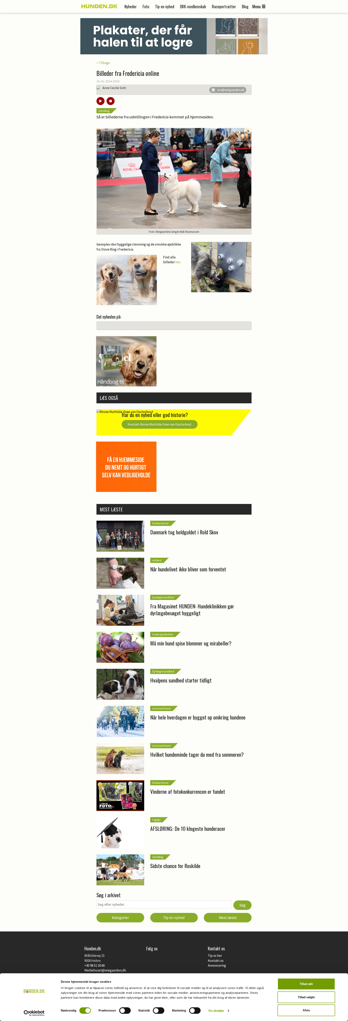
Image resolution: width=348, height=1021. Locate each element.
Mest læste (228, 917)
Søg (242, 905)
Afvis (306, 1010)
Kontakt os (216, 960)
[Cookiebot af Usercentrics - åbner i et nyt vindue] (34, 1013)
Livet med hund (161, 708)
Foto (146, 6)
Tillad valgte (306, 997)
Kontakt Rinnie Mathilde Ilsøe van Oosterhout (160, 424)
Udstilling (104, 111)
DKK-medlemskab (193, 6)
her (177, 262)
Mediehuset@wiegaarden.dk (105, 970)
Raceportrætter (224, 6)
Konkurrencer (160, 523)
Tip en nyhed (164, 6)
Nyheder (130, 6)
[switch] (125, 1010)
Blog (245, 6)
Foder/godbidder (162, 634)
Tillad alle (306, 984)
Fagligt (156, 820)
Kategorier (120, 917)
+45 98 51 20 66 (94, 965)
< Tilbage (103, 63)
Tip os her (215, 955)
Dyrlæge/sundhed (163, 597)
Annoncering (217, 965)
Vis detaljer (216, 1010)
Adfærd (157, 560)
